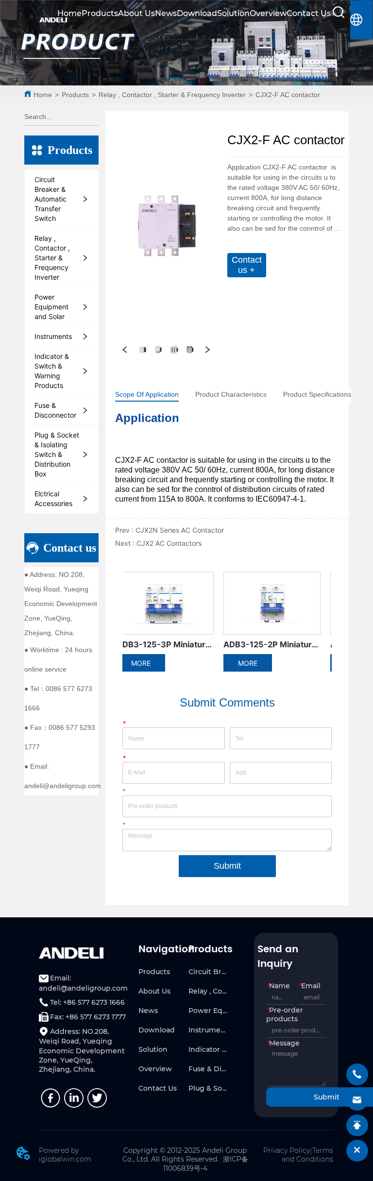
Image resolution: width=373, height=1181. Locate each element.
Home (69, 13)
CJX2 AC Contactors (169, 543)
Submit (227, 866)
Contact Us (309, 13)
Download (197, 13)
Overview (268, 13)
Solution (233, 13)
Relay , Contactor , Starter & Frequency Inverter (172, 95)
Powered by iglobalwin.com (65, 1155)
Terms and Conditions (307, 1155)
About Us (136, 13)
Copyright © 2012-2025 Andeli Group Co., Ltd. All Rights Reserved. (184, 1155)
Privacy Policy (286, 1150)
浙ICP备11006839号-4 (205, 1164)
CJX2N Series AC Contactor (180, 530)
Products (100, 13)
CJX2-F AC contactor (287, 95)
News (166, 13)
